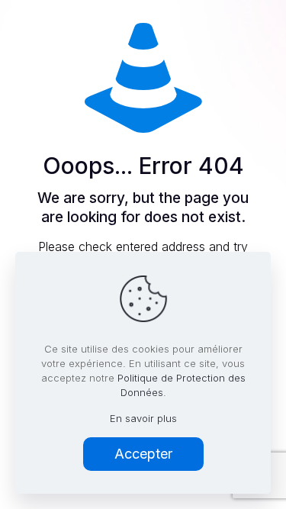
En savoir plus (143, 418)
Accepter (143, 454)
